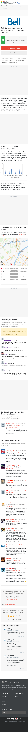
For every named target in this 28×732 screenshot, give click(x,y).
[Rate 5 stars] (19, 616)
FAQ (3, 699)
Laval (4, 236)
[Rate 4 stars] (16, 616)
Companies (8, 5)
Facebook (17, 699)
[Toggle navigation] (26, 2)
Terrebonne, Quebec (12, 427)
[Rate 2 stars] (11, 616)
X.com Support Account (11, 599)
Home (2, 5)
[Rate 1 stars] (8, 616)
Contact (4, 704)
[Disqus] (14, 356)
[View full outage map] (14, 252)
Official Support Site (10, 604)
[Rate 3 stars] (14, 616)
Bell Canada (17, 5)
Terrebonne (22, 234)
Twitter (16, 696)
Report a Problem (15, 48)
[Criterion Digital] (14, 719)
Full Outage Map (15, 53)
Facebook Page (9, 602)
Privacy (3, 701)
